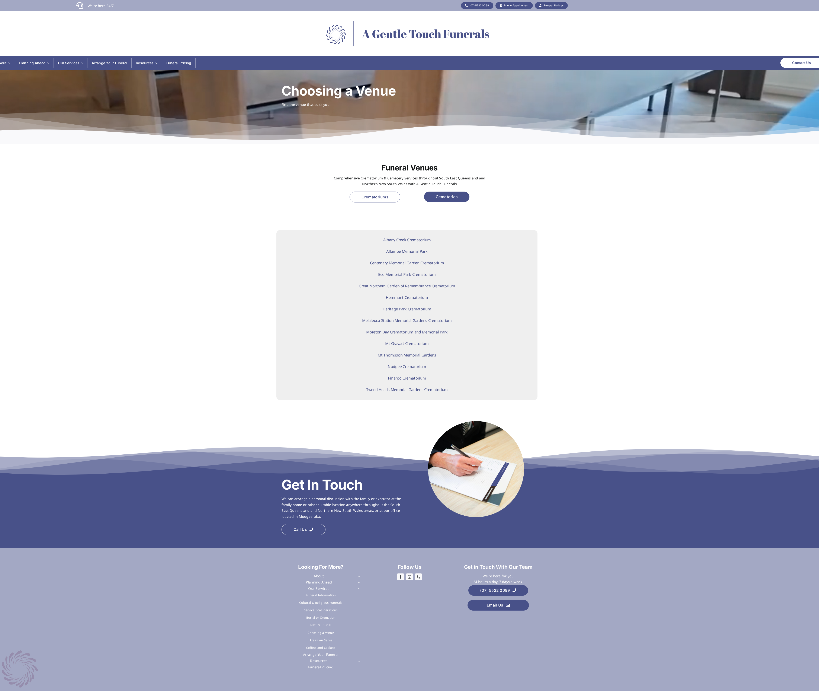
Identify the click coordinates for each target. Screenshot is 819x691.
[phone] (418, 576)
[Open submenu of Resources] (358, 661)
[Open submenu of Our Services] (358, 589)
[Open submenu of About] (358, 576)
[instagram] (409, 576)
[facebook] (400, 576)
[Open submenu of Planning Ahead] (358, 583)
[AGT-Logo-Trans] (406, 33)
